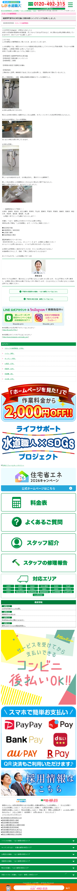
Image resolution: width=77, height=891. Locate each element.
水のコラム (6, 812)
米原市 (8, 592)
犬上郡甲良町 (68, 592)
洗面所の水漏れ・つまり (10, 810)
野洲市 (32, 589)
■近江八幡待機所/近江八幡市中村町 (13, 825)
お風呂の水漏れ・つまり (50, 807)
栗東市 (8, 589)
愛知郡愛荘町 (44, 592)
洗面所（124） (10, 369)
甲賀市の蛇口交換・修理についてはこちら (40, 299)
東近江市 (68, 589)
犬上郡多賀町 (38, 595)
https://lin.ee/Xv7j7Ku (10, 330)
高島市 (56, 589)
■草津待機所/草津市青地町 (10, 827)
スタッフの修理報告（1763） (14, 348)
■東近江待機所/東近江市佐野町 (11, 834)
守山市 (68, 586)
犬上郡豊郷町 (56, 592)
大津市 (8, 586)
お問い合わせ (37, 812)
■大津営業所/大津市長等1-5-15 (11, 818)
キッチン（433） (10, 358)
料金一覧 (42, 810)
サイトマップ (49, 812)
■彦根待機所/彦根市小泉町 (10, 820)
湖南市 (44, 589)
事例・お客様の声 (54, 810)
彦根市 (20, 586)
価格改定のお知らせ (8, 614)
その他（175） (10, 379)
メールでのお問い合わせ (46, 8)
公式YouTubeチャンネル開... (11, 608)
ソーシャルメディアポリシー (12, 814)
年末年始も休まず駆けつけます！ (13, 620)
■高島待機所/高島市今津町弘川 (11, 832)
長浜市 (32, 586)
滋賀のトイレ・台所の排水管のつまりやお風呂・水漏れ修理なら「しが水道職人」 (30, 805)
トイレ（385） (10, 353)
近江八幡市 (44, 586)
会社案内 (27, 812)
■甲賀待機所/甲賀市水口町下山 (11, 829)
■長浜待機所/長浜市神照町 (10, 822)
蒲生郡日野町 (20, 592)
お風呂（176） (10, 363)
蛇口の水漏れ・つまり (28, 810)
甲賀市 (20, 589)
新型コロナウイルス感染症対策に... (14, 626)
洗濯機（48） (9, 374)
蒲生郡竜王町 (32, 592)
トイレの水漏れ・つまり (10, 807)
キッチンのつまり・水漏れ (30, 807)
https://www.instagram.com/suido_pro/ (15, 337)
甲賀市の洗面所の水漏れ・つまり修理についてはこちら (40, 291)
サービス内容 (65, 805)
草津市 (56, 586)
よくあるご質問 (68, 810)
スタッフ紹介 (16, 812)
